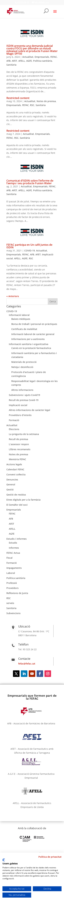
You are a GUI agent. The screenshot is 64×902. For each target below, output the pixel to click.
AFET (14, 60)
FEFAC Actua (13, 552)
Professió (11, 582)
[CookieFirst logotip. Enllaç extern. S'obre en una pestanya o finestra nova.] (3, 859)
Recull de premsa (18, 439)
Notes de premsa (46, 101)
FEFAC (53, 56)
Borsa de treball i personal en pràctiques (34, 324)
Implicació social (18, 405)
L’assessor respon (19, 444)
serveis (10, 603)
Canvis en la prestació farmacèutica (31, 348)
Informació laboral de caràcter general (32, 334)
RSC (32, 105)
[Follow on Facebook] (40, 673)
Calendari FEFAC (15, 469)
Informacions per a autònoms (28, 339)
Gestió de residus (16, 494)
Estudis (13, 542)
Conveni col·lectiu (16, 474)
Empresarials (42, 56)
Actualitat (27, 56)
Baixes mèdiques (20, 318)
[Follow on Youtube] (32, 673)
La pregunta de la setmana (24, 434)
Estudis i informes (16, 538)
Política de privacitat (50, 856)
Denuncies (12, 479)
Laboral (10, 573)
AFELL (21, 60)
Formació (14, 420)
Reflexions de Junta (17, 593)
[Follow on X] (16, 673)
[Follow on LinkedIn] (24, 673)
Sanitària (11, 64)
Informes (14, 547)
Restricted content (17, 98)
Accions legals (14, 464)
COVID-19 (29, 250)
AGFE (29, 60)
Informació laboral (19, 315)
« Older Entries (14, 296)
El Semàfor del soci (17, 504)
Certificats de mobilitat (24, 329)
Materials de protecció (24, 361)
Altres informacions (22, 389)
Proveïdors (12, 588)
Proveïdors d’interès (20, 415)
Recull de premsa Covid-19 (23, 400)
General (10, 484)
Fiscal (9, 557)
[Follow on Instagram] (47, 673)
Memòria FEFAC (17, 459)
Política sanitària (42, 60)
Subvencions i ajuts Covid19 (24, 395)
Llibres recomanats (19, 449)
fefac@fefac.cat (26, 663)
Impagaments (14, 567)
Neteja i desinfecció (22, 367)
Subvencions (13, 613)
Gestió (10, 489)
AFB (8, 60)
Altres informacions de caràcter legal (29, 410)
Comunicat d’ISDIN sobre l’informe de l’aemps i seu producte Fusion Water (29, 182)
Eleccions (14, 429)
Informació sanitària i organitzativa (28, 344)
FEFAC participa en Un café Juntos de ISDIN (29, 246)
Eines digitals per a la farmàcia (23, 499)
